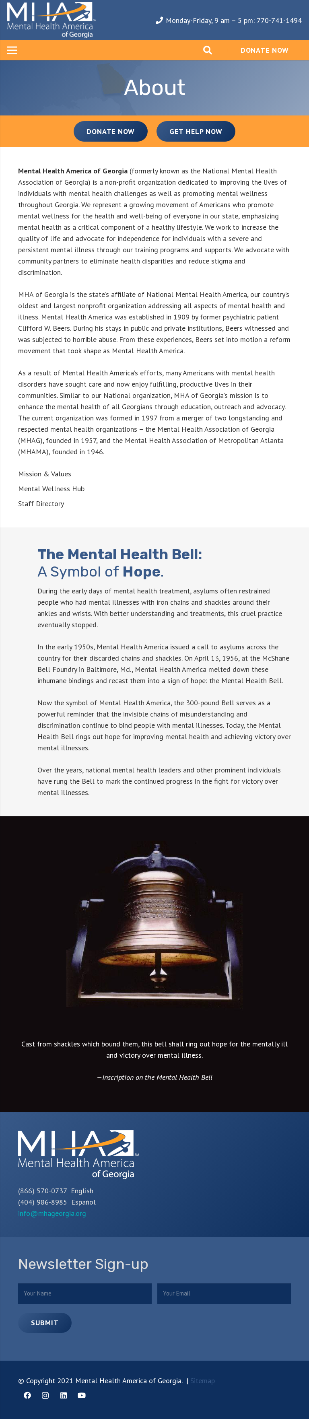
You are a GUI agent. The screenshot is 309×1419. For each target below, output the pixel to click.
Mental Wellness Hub (51, 488)
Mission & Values (44, 473)
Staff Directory (41, 503)
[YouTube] (81, 1395)
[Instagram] (45, 1395)
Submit (44, 1322)
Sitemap (202, 1380)
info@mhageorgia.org (52, 1213)
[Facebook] (27, 1395)
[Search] (207, 50)
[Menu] (12, 50)
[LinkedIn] (63, 1395)
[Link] (51, 20)
